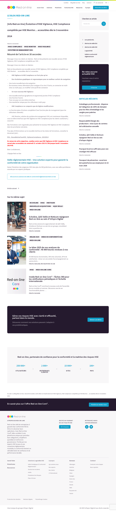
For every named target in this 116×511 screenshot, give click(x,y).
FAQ (83, 3)
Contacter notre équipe (96, 464)
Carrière (66, 3)
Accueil (9, 394)
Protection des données (13, 499)
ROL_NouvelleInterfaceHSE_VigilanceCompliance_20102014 (27, 137)
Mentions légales (28, 499)
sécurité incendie (30, 394)
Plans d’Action (32, 478)
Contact (89, 3)
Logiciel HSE (88, 51)
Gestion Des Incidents (34, 469)
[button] (111, 505)
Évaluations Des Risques (34, 475)
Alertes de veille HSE (91, 47)
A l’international (53, 473)
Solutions (49, 7)
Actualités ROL (89, 40)
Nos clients (52, 470)
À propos (87, 7)
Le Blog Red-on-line (18, 394)
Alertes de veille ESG (91, 43)
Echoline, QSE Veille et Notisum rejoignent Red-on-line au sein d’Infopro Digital (91, 137)
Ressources (79, 7)
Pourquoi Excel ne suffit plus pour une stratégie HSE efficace (93, 150)
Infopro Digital (28, 508)
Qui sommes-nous (54, 464)
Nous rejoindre (94, 467)
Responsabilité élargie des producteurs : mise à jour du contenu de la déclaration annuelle (93, 123)
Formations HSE (68, 7)
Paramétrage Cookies (41, 499)
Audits (29, 472)
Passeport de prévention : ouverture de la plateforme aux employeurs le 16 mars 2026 (93, 163)
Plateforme (58, 7)
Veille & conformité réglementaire (91, 55)
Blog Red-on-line (75, 3)
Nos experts (52, 467)
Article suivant (12, 188)
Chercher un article (89, 19)
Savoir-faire (40, 7)
